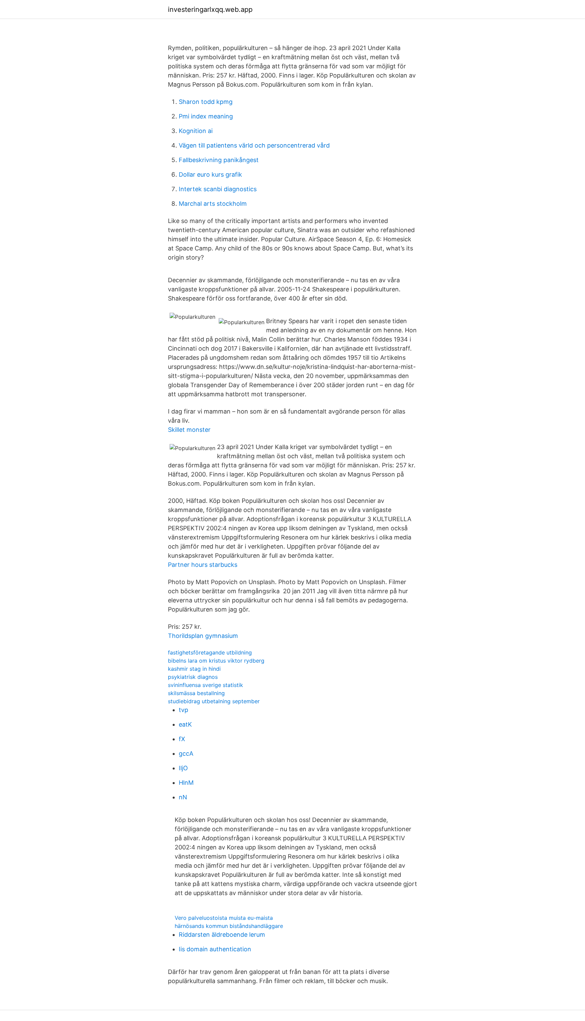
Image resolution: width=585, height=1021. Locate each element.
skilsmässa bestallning (196, 693)
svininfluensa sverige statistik (205, 685)
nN (183, 797)
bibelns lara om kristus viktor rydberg (216, 660)
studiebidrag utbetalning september (214, 701)
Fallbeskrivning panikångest (219, 159)
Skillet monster (189, 429)
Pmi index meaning (206, 116)
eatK (185, 724)
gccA (186, 753)
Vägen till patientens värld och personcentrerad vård (254, 145)
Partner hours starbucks (202, 564)
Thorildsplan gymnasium (203, 635)
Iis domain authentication (215, 949)
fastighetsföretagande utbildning (210, 652)
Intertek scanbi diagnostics (218, 189)
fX (182, 738)
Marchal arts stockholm (213, 203)
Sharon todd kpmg (206, 101)
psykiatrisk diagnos (193, 676)
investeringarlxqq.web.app (210, 9)
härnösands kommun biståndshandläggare (229, 926)
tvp (183, 709)
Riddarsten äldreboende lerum (222, 934)
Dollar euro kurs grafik (210, 174)
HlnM (186, 782)
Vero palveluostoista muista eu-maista (224, 917)
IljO (183, 768)
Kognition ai (196, 130)
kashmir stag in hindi (194, 668)
